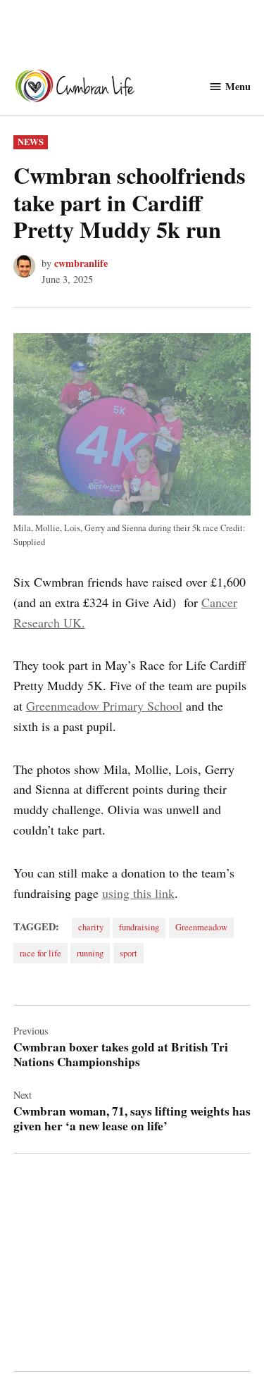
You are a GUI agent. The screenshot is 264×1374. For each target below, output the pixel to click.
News (31, 141)
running (90, 953)
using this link (138, 893)
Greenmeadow (201, 927)
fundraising (139, 927)
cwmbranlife (81, 263)
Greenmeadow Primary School (104, 705)
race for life (40, 953)
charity (90, 927)
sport (128, 953)
